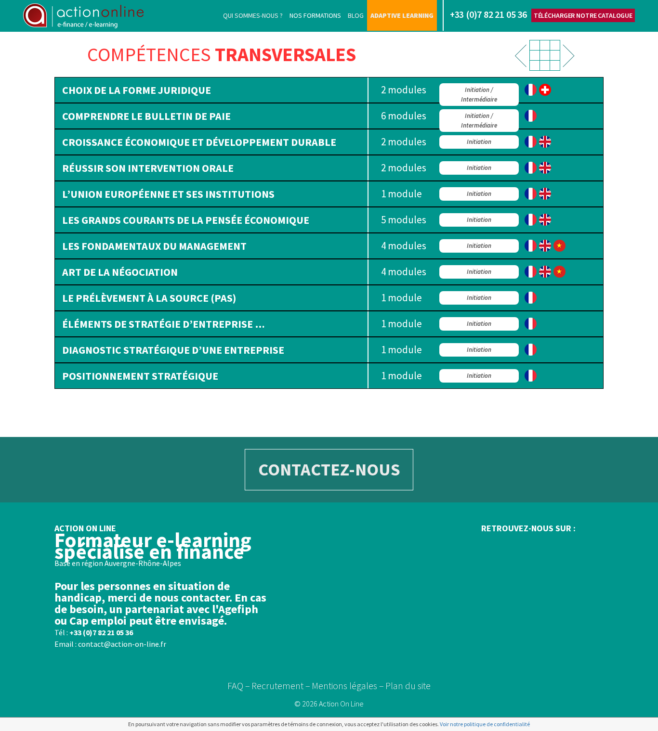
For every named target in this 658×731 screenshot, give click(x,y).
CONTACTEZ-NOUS (329, 469)
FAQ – (238, 686)
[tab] (329, 90)
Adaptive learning (402, 15)
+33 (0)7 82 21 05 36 (101, 632)
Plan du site (408, 686)
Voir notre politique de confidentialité (485, 724)
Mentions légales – (348, 686)
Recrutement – (280, 686)
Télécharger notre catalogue (583, 15)
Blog (356, 15)
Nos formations (315, 15)
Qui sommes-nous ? (253, 15)
